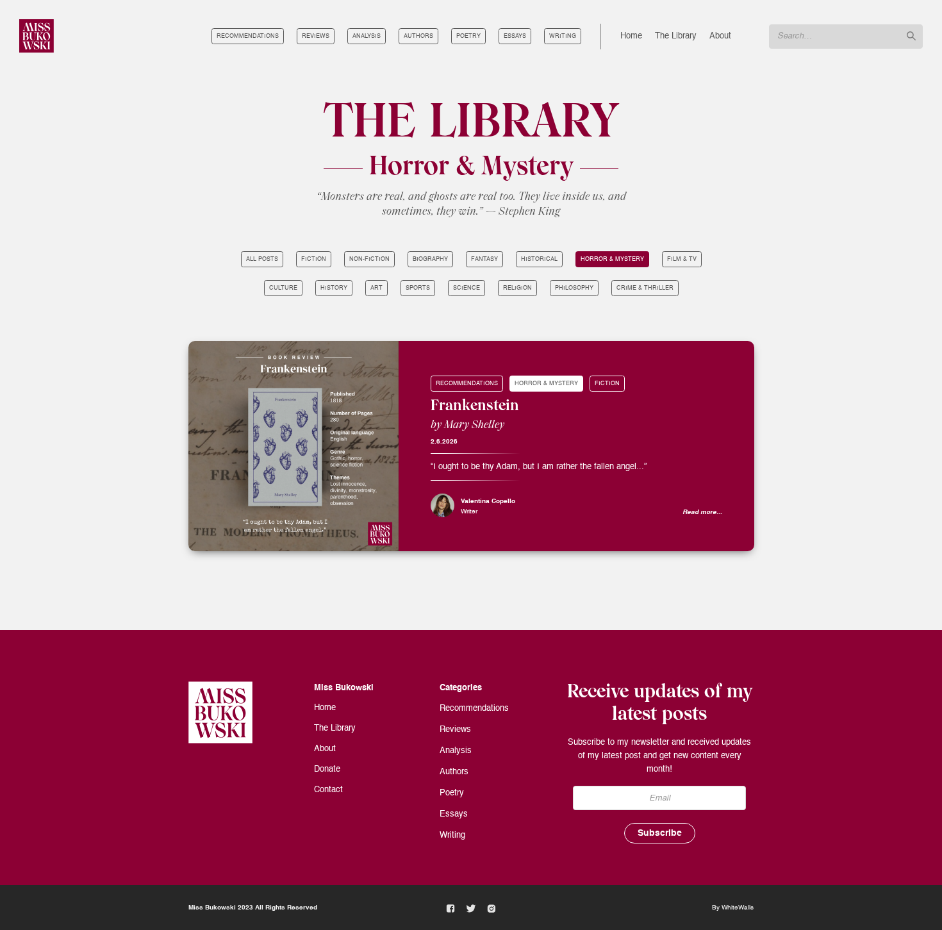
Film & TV (682, 259)
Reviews (315, 36)
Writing (562, 36)
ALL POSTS (262, 259)
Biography (430, 259)
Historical (539, 259)
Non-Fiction (369, 259)
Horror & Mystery (612, 259)
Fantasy (484, 259)
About (720, 36)
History (333, 288)
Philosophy (574, 288)
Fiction (313, 259)
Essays (515, 36)
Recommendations (248, 36)
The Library (676, 36)
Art (376, 288)
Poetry (468, 36)
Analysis (366, 36)
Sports (418, 288)
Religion (517, 288)
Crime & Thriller (644, 288)
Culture (283, 288)
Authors (418, 36)
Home (631, 36)
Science (466, 288)
